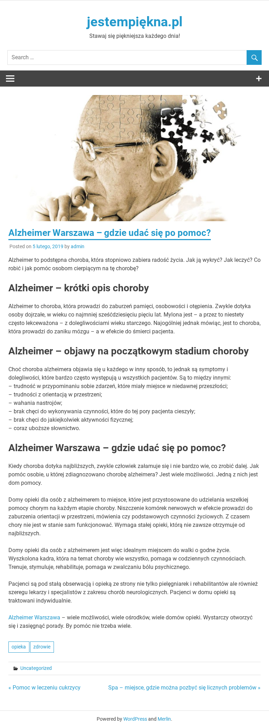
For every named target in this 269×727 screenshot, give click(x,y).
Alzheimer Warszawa (34, 617)
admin (77, 246)
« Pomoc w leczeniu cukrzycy (44, 687)
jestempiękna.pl (134, 21)
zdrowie (41, 647)
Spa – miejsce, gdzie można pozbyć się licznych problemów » (184, 687)
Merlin (164, 719)
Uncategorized (36, 668)
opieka (19, 647)
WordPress (135, 719)
